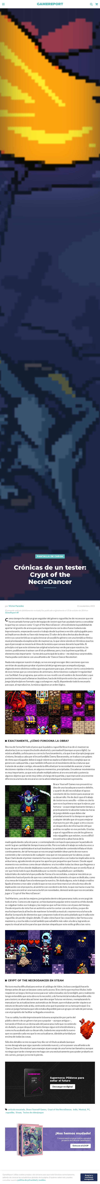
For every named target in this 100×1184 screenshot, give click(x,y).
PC (88, 1109)
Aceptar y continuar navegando (89, 1177)
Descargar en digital (62, 1086)
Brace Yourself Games (36, 1109)
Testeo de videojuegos (33, 1112)
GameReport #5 (11, 612)
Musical (82, 1109)
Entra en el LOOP (81, 1146)
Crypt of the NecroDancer (60, 1109)
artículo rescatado (16, 1109)
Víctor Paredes (16, 606)
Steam (18, 1112)
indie (75, 1109)
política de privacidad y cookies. (31, 1180)
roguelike (10, 1112)
